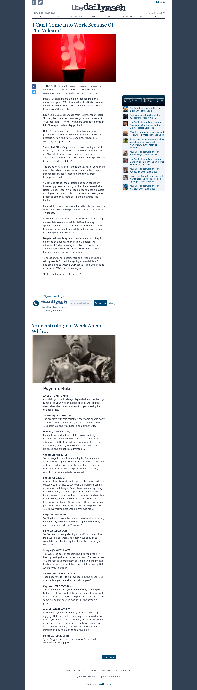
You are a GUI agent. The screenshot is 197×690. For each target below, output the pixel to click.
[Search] (164, 12)
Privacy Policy (124, 670)
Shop (160, 16)
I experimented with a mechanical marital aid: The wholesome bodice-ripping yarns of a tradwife (147, 179)
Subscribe (100, 303)
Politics (38, 16)
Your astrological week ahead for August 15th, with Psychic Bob (145, 116)
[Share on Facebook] (34, 86)
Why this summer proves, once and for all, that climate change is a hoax (147, 133)
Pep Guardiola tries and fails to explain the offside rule (145, 109)
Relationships (74, 16)
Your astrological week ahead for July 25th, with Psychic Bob (145, 187)
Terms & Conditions (100, 670)
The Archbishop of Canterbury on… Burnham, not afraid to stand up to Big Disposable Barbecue (147, 125)
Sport (111, 16)
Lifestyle (95, 16)
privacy (111, 303)
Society (55, 16)
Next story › (109, 657)
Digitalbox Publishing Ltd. (102, 684)
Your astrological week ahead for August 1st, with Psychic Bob (145, 170)
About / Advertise (75, 670)
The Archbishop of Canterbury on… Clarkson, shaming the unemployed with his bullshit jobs (147, 162)
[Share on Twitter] (34, 92)
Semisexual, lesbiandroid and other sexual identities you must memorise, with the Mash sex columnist (147, 143)
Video (143, 16)
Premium (127, 16)
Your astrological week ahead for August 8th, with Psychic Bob (145, 153)
